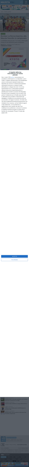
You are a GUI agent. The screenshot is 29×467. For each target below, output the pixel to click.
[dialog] (14, 233)
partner (12, 77)
